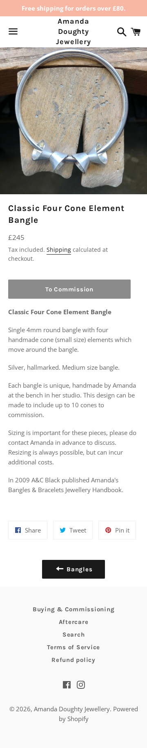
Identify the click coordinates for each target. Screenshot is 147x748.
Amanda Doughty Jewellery (73, 31)
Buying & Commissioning (74, 609)
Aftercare (74, 622)
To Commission (69, 289)
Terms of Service (73, 647)
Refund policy (73, 660)
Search (73, 634)
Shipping (59, 249)
